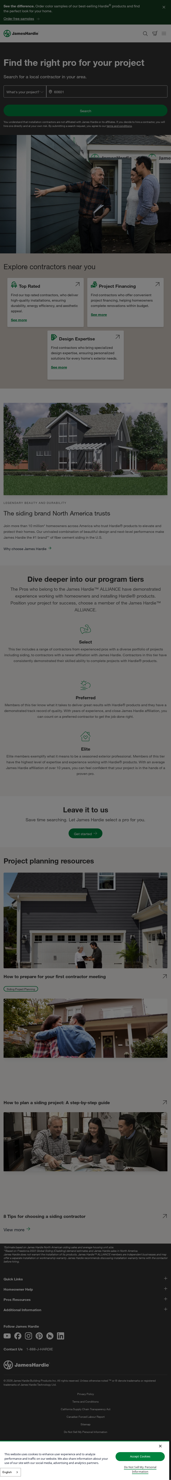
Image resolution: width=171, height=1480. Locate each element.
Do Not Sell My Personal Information (140, 1469)
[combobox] (10, 1472)
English (7, 1472)
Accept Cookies (140, 1456)
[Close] (160, 1446)
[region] (84, 1460)
